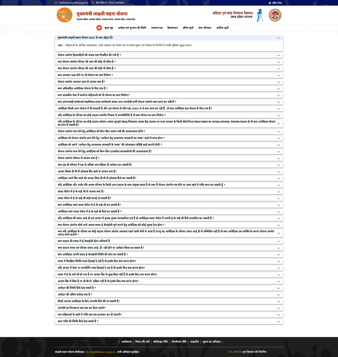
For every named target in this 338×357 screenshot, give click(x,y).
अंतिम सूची (188, 28)
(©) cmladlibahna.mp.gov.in (100, 351)
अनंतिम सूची (222, 28)
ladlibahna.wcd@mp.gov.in (73, 3)
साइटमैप (194, 342)
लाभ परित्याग (204, 28)
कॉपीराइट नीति (160, 342)
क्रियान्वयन (172, 28)
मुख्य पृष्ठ (109, 28)
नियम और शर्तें (142, 342)
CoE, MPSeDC (235, 351)
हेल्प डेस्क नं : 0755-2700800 (109, 3)
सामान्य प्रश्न (156, 28)
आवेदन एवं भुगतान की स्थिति (132, 28)
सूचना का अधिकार (212, 342)
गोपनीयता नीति (179, 342)
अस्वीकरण (126, 342)
